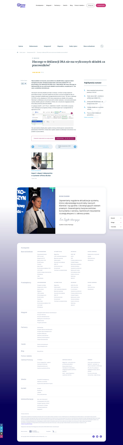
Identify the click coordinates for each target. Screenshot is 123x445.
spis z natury (57, 422)
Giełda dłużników (75, 266)
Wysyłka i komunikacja (59, 262)
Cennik (65, 5)
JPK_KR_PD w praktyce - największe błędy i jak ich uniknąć (94, 369)
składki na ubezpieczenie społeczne (54, 421)
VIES (72, 258)
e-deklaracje (64, 416)
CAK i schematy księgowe (60, 256)
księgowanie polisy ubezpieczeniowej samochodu (44, 422)
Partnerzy (57, 5)
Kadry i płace (73, 46)
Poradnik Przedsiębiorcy (43, 379)
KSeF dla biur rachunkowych (53, 426)
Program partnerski (41, 322)
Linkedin (39, 392)
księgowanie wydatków (26, 416)
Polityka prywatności (42, 407)
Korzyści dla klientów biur (43, 316)
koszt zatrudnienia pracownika (73, 416)
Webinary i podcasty (42, 381)
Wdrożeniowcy (91, 258)
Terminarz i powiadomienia (60, 270)
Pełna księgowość (41, 295)
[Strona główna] (17, 52)
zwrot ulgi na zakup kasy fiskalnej (84, 421)
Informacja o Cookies (42, 405)
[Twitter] (1, 427)
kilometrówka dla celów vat (39, 419)
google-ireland (63, 422)
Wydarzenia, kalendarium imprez (45, 383)
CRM (38, 276)
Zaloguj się (90, 5)
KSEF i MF (73, 254)
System (21, 46)
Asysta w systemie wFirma (43, 368)
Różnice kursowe (58, 266)
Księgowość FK (41, 258)
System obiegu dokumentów (44, 272)
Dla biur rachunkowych (42, 344)
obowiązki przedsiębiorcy (26, 422)
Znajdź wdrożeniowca (42, 339)
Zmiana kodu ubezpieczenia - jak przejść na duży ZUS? (95, 102)
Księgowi (48, 5)
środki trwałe (73, 419)
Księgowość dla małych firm (27, 426)
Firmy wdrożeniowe (42, 394)
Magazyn (60, 46)
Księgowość (47, 46)
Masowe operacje (58, 258)
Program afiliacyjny (41, 333)
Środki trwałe (40, 262)
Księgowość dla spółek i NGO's (40, 426)
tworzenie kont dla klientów (71, 418)
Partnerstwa (40, 327)
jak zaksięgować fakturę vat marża (92, 418)
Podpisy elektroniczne (76, 260)
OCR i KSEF (39, 270)
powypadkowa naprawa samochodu (39, 416)
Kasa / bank (40, 266)
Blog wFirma (40, 351)
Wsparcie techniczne (42, 366)
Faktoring (73, 276)
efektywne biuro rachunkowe (64, 419)
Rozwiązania (39, 5)
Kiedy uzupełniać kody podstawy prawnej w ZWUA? (95, 91)
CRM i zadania (40, 293)
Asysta (89, 256)
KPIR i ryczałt (40, 256)
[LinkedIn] (1, 430)
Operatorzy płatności (76, 268)
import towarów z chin (81, 422)
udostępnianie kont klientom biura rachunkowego (54, 418)
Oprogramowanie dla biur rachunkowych (47, 312)
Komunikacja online (75, 272)
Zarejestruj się (100, 5)
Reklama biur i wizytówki (93, 254)
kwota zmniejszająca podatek (40, 421)
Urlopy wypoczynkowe (81, 419)
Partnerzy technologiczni (43, 337)
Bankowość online (75, 270)
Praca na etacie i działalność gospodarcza (94, 114)
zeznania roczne (57, 416)
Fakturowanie (33, 46)
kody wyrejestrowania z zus (93, 419)
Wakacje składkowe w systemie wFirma (95, 108)
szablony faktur (50, 416)
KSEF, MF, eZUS (74, 285)
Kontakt (39, 388)
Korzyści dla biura (41, 314)
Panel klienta (40, 278)
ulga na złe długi (24, 418)
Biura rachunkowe (89, 46)
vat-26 (22, 419)
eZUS (72, 256)
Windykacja (40, 274)
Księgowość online (41, 287)
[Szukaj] (102, 46)
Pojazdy (39, 264)
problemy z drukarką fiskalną (27, 421)
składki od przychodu (71, 422)
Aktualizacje (90, 260)
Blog (71, 5)
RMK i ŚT (56, 264)
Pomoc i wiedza (79, 5)
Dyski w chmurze (75, 274)
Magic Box (56, 254)
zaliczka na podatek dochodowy (70, 421)
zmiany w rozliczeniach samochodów (88, 416)
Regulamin (39, 409)
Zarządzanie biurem (42, 254)
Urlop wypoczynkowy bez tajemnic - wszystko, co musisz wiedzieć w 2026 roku (95, 364)
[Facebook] (1, 425)
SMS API (73, 278)
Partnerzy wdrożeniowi (42, 335)
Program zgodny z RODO (43, 403)
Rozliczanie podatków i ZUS (43, 268)
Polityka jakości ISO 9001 (43, 401)
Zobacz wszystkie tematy (26, 424)
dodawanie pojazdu (28, 419)
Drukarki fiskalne (74, 262)
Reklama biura (40, 320)
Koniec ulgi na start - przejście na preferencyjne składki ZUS (95, 97)
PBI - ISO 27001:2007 (42, 399)
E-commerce (74, 289)
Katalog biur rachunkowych (43, 318)
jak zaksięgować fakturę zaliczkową (36, 418)
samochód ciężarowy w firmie (51, 419)
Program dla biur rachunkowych (44, 329)
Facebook (39, 390)
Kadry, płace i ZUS (41, 260)
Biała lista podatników (76, 264)
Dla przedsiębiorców (42, 346)
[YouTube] (97, 436)
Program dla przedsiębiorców (44, 331)
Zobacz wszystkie (88, 117)
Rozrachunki (57, 268)
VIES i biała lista (74, 287)
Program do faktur (41, 285)
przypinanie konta (81, 418)
